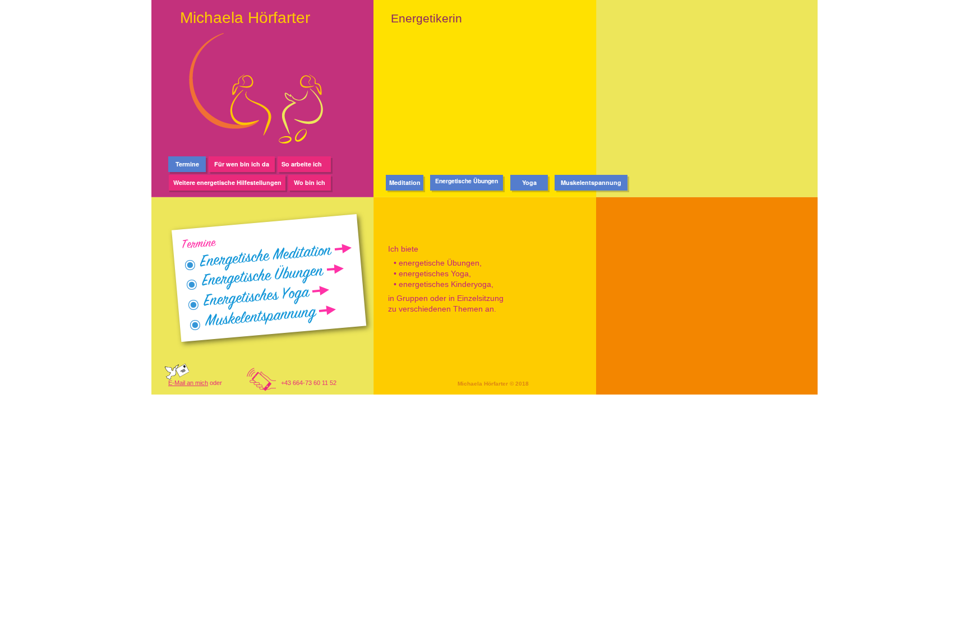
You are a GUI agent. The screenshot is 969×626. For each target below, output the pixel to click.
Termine (187, 164)
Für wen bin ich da (241, 164)
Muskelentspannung (591, 182)
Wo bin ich (309, 182)
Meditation (405, 182)
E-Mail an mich (188, 382)
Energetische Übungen (466, 181)
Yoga (529, 182)
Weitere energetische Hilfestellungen (227, 182)
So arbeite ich (304, 164)
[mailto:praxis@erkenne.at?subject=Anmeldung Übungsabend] (177, 376)
